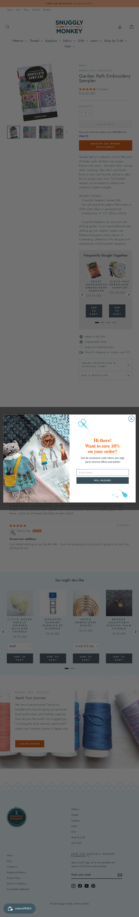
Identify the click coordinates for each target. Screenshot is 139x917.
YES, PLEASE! (102, 480)
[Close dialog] (131, 419)
